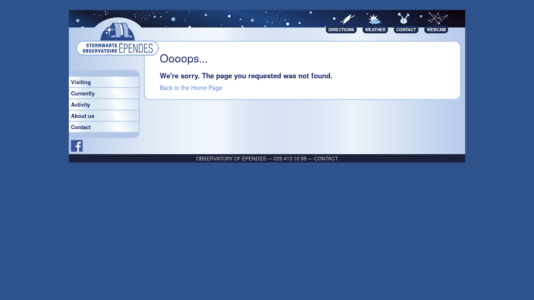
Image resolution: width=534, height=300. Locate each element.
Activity (80, 104)
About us (82, 116)
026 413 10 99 (290, 158)
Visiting (81, 82)
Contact (81, 127)
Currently (83, 93)
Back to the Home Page (191, 87)
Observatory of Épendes (231, 158)
